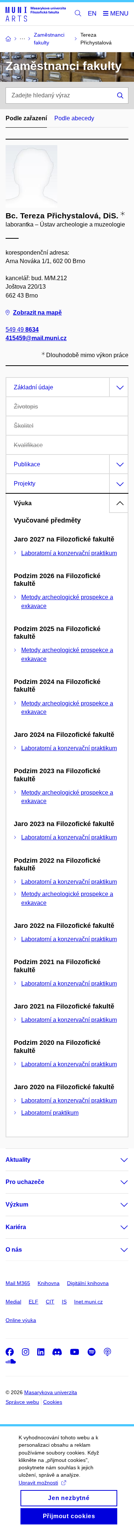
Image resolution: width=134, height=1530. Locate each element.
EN (92, 13)
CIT (50, 1302)
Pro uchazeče (25, 1182)
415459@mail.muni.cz (36, 338)
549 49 (22, 329)
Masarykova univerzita (50, 1392)
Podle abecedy (74, 118)
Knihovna (49, 1283)
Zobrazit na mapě (37, 312)
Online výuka (21, 1320)
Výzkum (17, 1204)
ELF (33, 1302)
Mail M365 (18, 1283)
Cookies (52, 1402)
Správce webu (22, 1402)
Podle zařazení (26, 118)
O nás (14, 1250)
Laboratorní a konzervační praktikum (69, 553)
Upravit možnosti (38, 1483)
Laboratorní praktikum (50, 1113)
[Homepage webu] (36, 13)
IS (64, 1302)
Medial (13, 1302)
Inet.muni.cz (88, 1302)
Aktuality (18, 1160)
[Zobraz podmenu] (117, 1160)
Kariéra (16, 1227)
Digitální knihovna (88, 1283)
